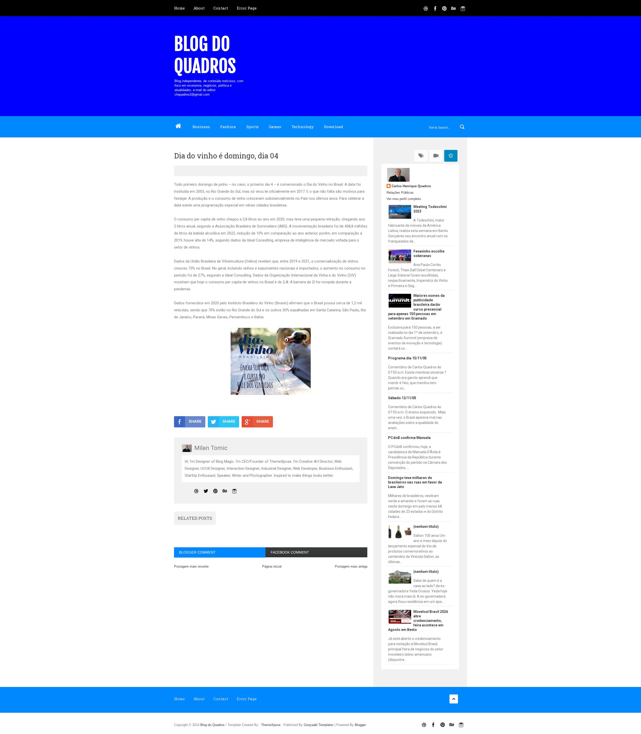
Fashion (228, 126)
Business (201, 126)
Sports (252, 126)
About (199, 8)
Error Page (247, 8)
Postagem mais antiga (351, 566)
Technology (302, 126)
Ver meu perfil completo (404, 199)
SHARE (195, 421)
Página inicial (271, 566)
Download (333, 126)
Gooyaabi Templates (319, 725)
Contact (220, 8)
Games (275, 126)
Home (179, 8)
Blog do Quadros (205, 55)
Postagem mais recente (191, 566)
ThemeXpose (270, 725)
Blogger (360, 725)
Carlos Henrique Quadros (411, 186)
